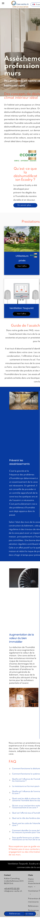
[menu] (3, 3)
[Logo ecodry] (25, 156)
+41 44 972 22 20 (11, 889)
